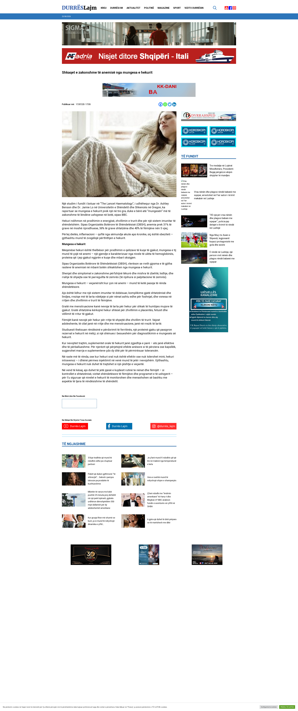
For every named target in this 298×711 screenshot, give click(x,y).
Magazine (163, 8)
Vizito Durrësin (194, 8)
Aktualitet (133, 8)
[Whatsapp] (165, 104)
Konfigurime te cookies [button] (269, 707)
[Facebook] (161, 104)
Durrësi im (116, 8)
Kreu (104, 8)
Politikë (149, 8)
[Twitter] (170, 104)
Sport (177, 8)
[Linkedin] (174, 104)
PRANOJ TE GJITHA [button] (287, 707)
